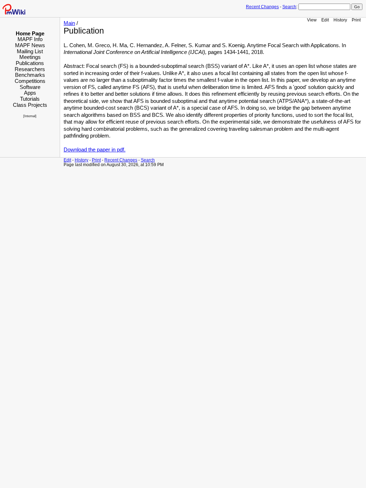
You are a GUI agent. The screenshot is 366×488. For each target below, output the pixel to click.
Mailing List (30, 51)
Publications (30, 63)
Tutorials (30, 99)
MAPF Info (30, 39)
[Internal (29, 116)
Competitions (30, 81)
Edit (325, 20)
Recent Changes (262, 6)
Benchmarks (30, 75)
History (340, 20)
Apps (30, 93)
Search (289, 6)
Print (356, 20)
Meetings (30, 57)
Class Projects (30, 105)
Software (30, 87)
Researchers (30, 69)
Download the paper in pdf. (94, 150)
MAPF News (30, 45)
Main (69, 23)
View (312, 20)
